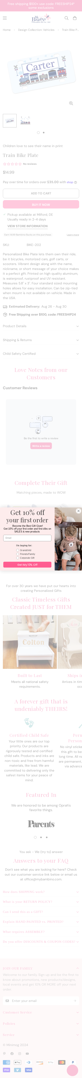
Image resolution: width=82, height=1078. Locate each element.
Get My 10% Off (27, 564)
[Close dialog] (78, 510)
